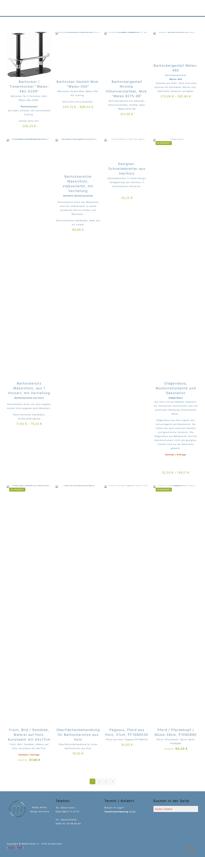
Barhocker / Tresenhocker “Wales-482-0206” (29, 86)
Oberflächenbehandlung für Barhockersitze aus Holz (78, 734)
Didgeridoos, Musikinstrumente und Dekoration (176, 388)
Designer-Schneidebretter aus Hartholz (126, 168)
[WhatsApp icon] (189, 843)
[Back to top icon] (189, 850)
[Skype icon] (185, 843)
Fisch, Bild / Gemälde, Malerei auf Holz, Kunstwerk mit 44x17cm (29, 734)
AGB (19, 847)
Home (11, 847)
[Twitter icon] (193, 843)
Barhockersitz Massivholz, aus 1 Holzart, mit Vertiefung (29, 388)
